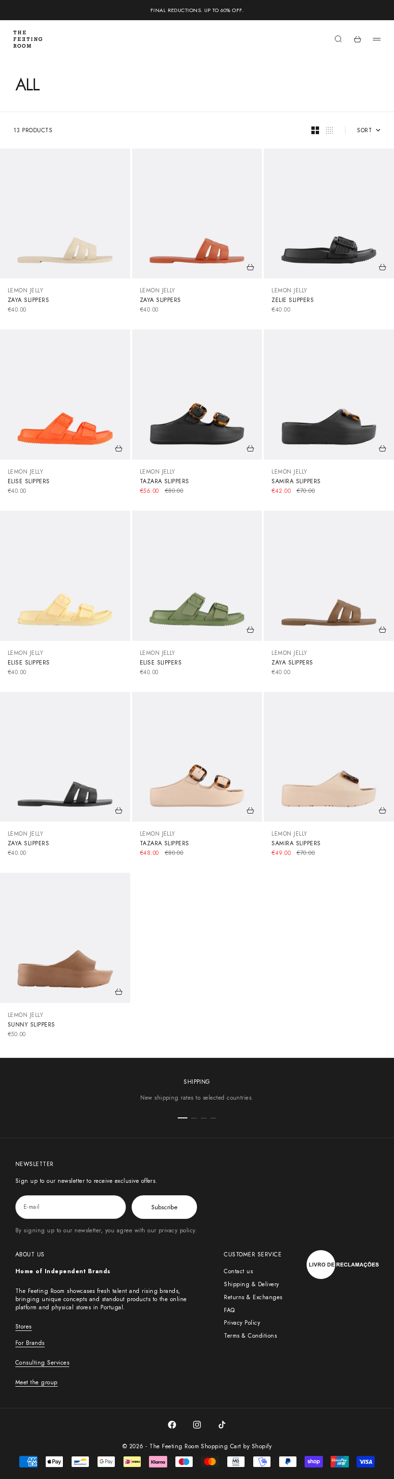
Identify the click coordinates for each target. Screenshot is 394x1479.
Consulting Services (42, 1362)
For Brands (30, 1343)
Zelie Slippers (292, 300)
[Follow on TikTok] (222, 1424)
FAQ (229, 1310)
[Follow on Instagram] (197, 1424)
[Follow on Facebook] (172, 1424)
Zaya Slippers (28, 300)
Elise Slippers (29, 481)
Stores (23, 1326)
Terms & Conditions (250, 1335)
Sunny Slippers (31, 1024)
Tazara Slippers (164, 481)
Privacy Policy (242, 1322)
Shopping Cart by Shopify (236, 1446)
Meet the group (36, 1382)
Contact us (238, 1271)
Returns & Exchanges (253, 1297)
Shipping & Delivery (251, 1284)
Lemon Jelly (25, 290)
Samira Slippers (295, 481)
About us (30, 1254)
